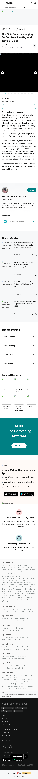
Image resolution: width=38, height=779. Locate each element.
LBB (3, 693)
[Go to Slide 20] (32, 93)
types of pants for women (17, 688)
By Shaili (4, 44)
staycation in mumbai (16, 582)
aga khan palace (7, 637)
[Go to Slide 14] (24, 93)
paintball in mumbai (15, 585)
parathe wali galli (8, 666)
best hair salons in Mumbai (17, 574)
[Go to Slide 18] (29, 93)
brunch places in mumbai (19, 587)
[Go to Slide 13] (22, 93)
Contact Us (5, 721)
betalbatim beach (14, 630)
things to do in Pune (14, 639)
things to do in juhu (17, 593)
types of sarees (19, 679)
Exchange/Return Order (9, 729)
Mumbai (8, 693)
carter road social (18, 600)
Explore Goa (6, 625)
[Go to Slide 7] (14, 93)
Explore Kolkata (7, 653)
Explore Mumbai (7, 562)
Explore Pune (6, 635)
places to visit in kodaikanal (23, 611)
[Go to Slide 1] (5, 93)
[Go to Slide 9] (17, 93)
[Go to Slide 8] (15, 93)
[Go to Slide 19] (31, 93)
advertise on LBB (7, 724)
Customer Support (8, 735)
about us (5, 715)
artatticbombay (15, 90)
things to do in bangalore (11, 609)
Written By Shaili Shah (14, 196)
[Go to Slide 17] (28, 93)
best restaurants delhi (15, 668)
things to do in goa (8, 628)
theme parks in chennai (20, 621)
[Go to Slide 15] (25, 93)
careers (4, 718)
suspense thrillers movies (10, 675)
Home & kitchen (17, 693)
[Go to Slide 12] (21, 93)
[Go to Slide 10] (18, 93)
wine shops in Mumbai (17, 597)
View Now (19, 446)
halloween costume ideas (15, 686)
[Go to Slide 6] (12, 93)
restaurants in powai (9, 565)
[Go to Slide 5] (11, 93)
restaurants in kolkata (16, 658)
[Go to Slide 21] (34, 93)
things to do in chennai (10, 618)
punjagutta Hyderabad (22, 649)
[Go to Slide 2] (7, 93)
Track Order (5, 732)
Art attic (33, 693)
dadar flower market (15, 591)
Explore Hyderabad (9, 644)
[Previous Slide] (2, 72)
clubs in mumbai (22, 569)
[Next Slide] (35, 72)
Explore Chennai (7, 616)
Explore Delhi (6, 663)
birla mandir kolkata (8, 656)
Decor (26, 693)
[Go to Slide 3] (8, 93)
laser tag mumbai (15, 589)
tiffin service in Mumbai (17, 567)
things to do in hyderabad (11, 647)
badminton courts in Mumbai (18, 578)
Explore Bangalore (8, 606)
